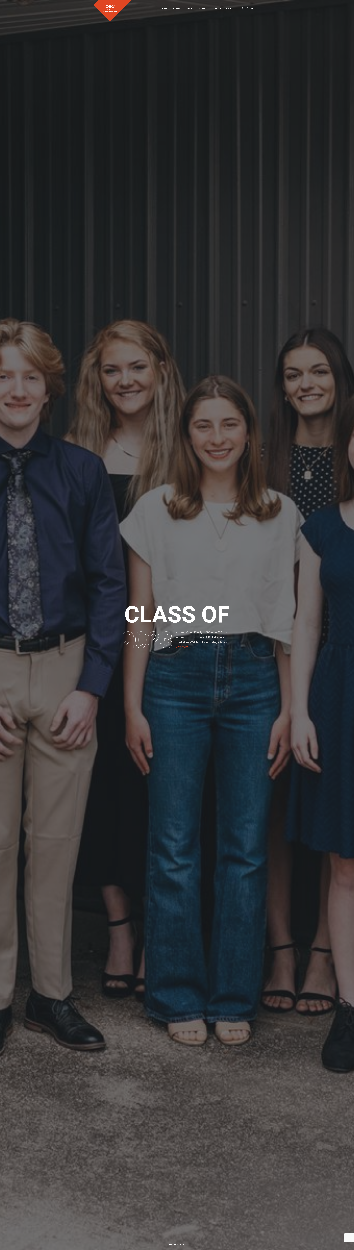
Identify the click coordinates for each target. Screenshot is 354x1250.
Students (176, 8)
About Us (202, 8)
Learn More (181, 647)
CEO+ (228, 8)
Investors (189, 8)
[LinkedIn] (251, 8)
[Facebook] (242, 8)
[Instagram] (247, 8)
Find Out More (175, 1245)
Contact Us (216, 8)
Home (164, 8)
